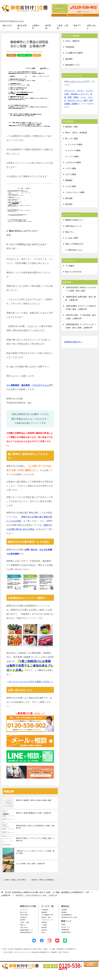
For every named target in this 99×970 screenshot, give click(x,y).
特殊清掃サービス (72, 65)
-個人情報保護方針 (66, 914)
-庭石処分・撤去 (46, 917)
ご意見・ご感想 (62, 26)
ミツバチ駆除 (73, 156)
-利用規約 (64, 912)
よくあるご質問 (71, 238)
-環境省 (63, 924)
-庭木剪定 (44, 930)
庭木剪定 (68, 204)
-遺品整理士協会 (66, 932)
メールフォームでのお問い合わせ (76, 15)
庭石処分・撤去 (71, 127)
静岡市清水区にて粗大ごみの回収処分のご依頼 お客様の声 (35, 827)
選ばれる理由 (21, 26)
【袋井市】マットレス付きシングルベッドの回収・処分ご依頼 (35, 852)
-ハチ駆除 (44, 925)
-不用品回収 (44, 909)
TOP (46, 892)
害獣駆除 (68, 180)
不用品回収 (69, 47)
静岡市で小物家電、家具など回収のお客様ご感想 (33, 800)
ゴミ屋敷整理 (12, 385)
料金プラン (77, 26)
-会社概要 (64, 909)
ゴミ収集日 (69, 266)
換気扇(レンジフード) (79, 94)
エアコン (80, 91)
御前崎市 (37, 55)
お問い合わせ (91, 26)
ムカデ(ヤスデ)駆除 (73, 162)
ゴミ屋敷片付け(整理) (74, 53)
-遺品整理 (44, 912)
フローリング (69, 91)
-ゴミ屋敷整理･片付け (47, 914)
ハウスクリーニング (41, 385)
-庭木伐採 (44, 927)
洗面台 (76, 97)
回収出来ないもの (75, 250)
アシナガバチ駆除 (75, 144)
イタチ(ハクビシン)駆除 (75, 192)
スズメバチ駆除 (74, 150)
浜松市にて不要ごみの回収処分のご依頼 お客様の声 (45, 880)
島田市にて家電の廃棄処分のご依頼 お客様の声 (33, 813)
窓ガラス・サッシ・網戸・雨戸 (80, 100)
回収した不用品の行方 (74, 244)
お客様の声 (35, 26)
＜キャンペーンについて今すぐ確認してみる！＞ (30, 681)
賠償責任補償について (26, 930)
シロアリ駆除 (70, 168)
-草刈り (43, 932)
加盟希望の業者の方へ (73, 342)
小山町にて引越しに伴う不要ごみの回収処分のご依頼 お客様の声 (17, 880)
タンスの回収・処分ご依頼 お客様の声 (30, 864)
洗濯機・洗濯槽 (70, 104)
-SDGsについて (65, 927)
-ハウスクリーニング (47, 919)
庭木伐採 (68, 198)
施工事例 (48, 26)
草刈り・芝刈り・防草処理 (76, 133)
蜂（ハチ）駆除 (71, 139)
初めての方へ (7, 26)
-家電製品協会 (65, 929)
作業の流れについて (73, 226)
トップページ (24, 909)
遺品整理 (25, 385)
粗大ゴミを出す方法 (73, 272)
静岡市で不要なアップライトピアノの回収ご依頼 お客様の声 (35, 839)
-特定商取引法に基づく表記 (69, 917)
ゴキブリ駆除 (70, 174)
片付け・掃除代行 (72, 41)
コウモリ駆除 (70, 186)
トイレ (83, 97)
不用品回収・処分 (24, 55)
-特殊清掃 (44, 922)
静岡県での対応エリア (74, 220)
